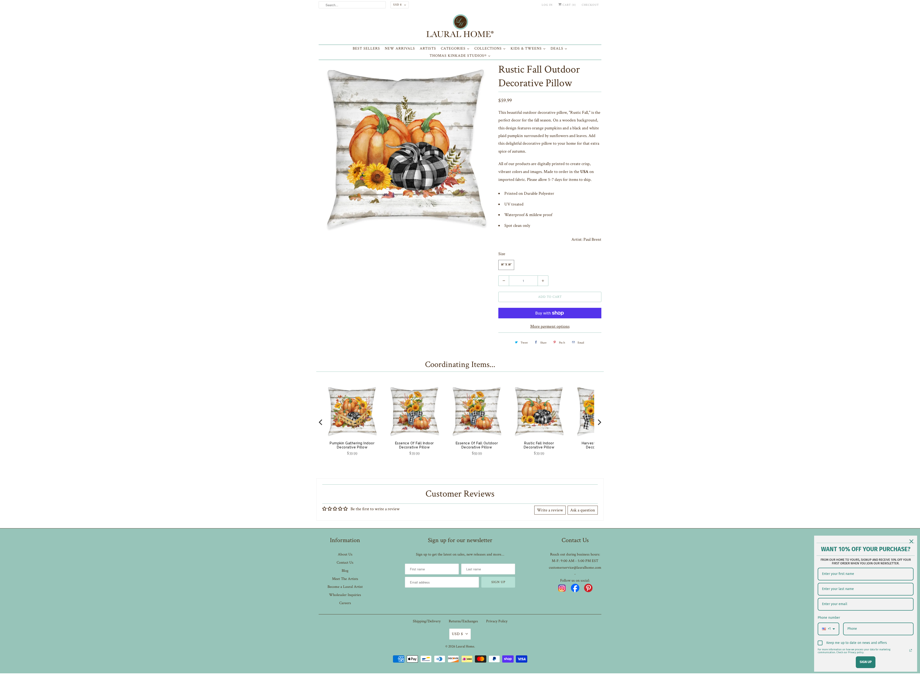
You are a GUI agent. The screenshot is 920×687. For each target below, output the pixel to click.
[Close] (911, 541)
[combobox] (828, 629)
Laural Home (465, 646)
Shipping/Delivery (427, 621)
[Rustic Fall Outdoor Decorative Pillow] (406, 149)
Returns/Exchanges (463, 621)
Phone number (829, 618)
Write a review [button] (550, 510)
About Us (345, 554)
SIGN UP (866, 662)
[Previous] (321, 422)
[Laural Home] (460, 27)
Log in (547, 5)
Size (501, 254)
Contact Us (345, 562)
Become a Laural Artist (345, 586)
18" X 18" (506, 264)
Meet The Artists (345, 578)
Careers (345, 603)
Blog (345, 570)
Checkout (590, 5)
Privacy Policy (496, 621)
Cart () (569, 5)
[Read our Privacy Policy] (911, 650)
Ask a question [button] (582, 510)
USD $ (397, 4)
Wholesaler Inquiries (345, 594)
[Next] (599, 422)
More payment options (549, 326)
